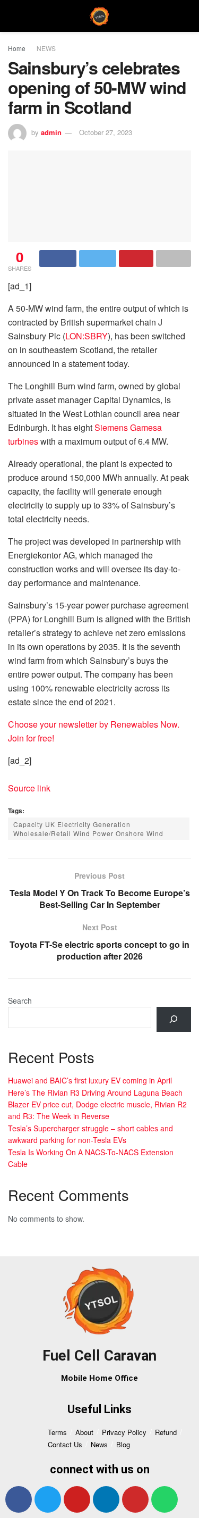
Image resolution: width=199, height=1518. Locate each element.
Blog (123, 1444)
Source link (29, 788)
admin (51, 132)
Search (20, 1000)
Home (16, 48)
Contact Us (65, 1444)
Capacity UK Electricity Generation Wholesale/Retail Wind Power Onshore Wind (88, 829)
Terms (57, 1432)
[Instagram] (135, 1499)
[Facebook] (18, 1499)
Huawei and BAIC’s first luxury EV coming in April (90, 1080)
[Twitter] (47, 1499)
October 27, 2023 (105, 132)
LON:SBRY (86, 336)
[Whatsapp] (164, 1499)
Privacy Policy (124, 1432)
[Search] (174, 1019)
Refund (166, 1432)
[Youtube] (77, 1499)
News (99, 1444)
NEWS (46, 48)
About (84, 1432)
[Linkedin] (106, 1499)
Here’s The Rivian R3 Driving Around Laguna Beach (95, 1092)
